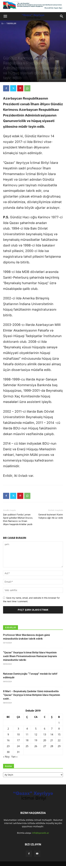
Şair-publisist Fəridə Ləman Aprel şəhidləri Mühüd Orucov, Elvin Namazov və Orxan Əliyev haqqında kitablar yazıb (18, 519)
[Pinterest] (20, 88)
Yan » (14, 756)
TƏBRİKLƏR (11, 23)
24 (18, 746)
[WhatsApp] (27, 88)
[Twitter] (13, 88)
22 (59, 740)
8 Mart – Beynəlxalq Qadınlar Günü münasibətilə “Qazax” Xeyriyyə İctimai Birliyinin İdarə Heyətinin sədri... (31, 695)
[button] (5, 16)
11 (27, 734)
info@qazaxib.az (40, 832)
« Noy (6, 756)
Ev (3, 23)
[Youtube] (37, 854)
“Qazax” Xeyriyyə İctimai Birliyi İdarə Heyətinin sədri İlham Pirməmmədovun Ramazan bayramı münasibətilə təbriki (30, 656)
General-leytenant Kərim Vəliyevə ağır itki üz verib (50, 516)
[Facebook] (6, 88)
